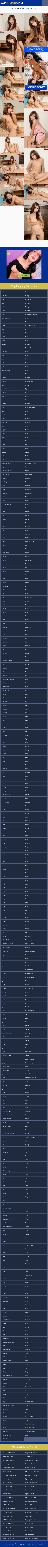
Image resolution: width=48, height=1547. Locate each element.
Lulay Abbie (6, 1320)
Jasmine (4, 992)
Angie (4, 377)
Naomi (27, 511)
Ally (3, 340)
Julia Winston (6, 1070)
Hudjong (5, 951)
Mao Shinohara (7, 1375)
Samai (27, 1025)
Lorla (4, 1305)
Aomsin (4, 422)
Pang (26, 768)
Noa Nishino (29, 631)
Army (4, 444)
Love (3, 1308)
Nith (26, 623)
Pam (26, 757)
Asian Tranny (6, 1494)
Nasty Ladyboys (30, 1527)
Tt (26, 1249)
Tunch (27, 1264)
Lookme (5, 1297)
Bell (3, 538)
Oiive (27, 709)
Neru (26, 567)
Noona (27, 664)
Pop (26, 902)
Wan (26, 1308)
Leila (3, 1256)
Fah (3, 817)
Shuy (26, 1081)
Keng (4, 1167)
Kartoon (4, 1141)
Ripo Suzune (29, 981)
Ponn (27, 888)
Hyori (4, 955)
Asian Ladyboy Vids (8, 1538)
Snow (27, 1096)
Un (26, 1279)
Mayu (4, 1401)
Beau (4, 519)
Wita (26, 1334)
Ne (26, 545)
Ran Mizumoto (29, 943)
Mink (26, 351)
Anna (4, 392)
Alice (3, 329)
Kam (3, 1104)
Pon (26, 880)
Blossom (5, 586)
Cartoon (4, 657)
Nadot (27, 456)
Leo (3, 1264)
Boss (3, 619)
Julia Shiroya (6, 1066)
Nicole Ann (28, 597)
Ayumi (4, 467)
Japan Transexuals (8, 1467)
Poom (27, 899)
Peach (27, 794)
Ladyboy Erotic (29, 1464)
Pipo (26, 858)
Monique (28, 422)
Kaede (4, 1096)
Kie (3, 1178)
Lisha (4, 1286)
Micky (27, 307)
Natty (27, 538)
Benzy (4, 564)
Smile (27, 1092)
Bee (3, 526)
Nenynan (28, 564)
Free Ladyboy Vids (8, 1512)
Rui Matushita (29, 1010)
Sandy (27, 1040)
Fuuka (4, 869)
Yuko (26, 1394)
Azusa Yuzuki (6, 471)
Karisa (4, 1130)
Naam (27, 448)
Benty (4, 556)
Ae (3, 299)
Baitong (4, 482)
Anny (4, 403)
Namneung (28, 474)
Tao (26, 1163)
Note (26, 675)
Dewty (4, 746)
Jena (3, 1010)
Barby (4, 508)
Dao (3, 720)
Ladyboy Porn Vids (31, 1453)
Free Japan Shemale (31, 1512)
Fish (3, 850)
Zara (26, 1435)
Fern (3, 835)
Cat (3, 664)
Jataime (4, 996)
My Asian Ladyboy (8, 1523)
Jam (3, 977)
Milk (26, 333)
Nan (26, 497)
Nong (27, 649)
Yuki (26, 1390)
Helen (4, 936)
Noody (27, 653)
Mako (4, 1346)
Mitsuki (27, 377)
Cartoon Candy (7, 660)
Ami (3, 355)
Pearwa (27, 802)
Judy (3, 1063)
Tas (26, 1171)
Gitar (4, 891)
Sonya (27, 1122)
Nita (26, 619)
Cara (3, 649)
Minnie (27, 355)
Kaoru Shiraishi (7, 1115)
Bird (3, 579)
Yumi (27, 1405)
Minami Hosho (29, 348)
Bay (3, 511)
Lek (3, 1260)
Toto (26, 1238)
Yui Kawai (28, 1387)
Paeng (27, 746)
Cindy (4, 705)
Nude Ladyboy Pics (8, 1479)
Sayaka (27, 1055)
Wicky (27, 1327)
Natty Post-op (29, 541)
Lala (3, 1238)
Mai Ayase (5, 1338)
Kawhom (5, 1156)
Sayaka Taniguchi (30, 1063)
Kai (3, 1100)
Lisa (3, 1282)
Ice (3, 958)
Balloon (4, 493)
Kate (3, 1148)
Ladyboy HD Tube (8, 1501)
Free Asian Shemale (8, 1453)
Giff (3, 884)
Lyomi (4, 1327)
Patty (26, 783)
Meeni (4, 1424)
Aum (3, 459)
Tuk (26, 1253)
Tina (26, 1200)
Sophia (27, 1126)
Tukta (27, 1256)
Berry (4, 567)
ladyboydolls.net (30, 1520)
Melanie (4, 1439)
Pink (26, 850)
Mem (27, 292)
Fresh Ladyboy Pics (31, 1486)
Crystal (4, 713)
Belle (4, 545)
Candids (4, 642)
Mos (26, 433)
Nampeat (28, 478)
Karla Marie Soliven (8, 1133)
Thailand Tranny (30, 1505)
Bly (3, 590)
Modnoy (27, 403)
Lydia (4, 1323)
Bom (3, 605)
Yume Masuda (29, 1401)
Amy (3, 366)
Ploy (26, 869)
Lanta (4, 1241)
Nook (27, 657)
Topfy (27, 1234)
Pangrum (28, 772)
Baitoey (4, 478)
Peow (27, 824)
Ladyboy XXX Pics (7, 1456)
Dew (3, 742)
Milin (26, 329)
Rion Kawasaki (29, 977)
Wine (26, 1331)
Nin (26, 605)
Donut (4, 757)
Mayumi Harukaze (8, 1405)
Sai (26, 1014)
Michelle (28, 299)
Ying (26, 1364)
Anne (4, 396)
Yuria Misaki (29, 1416)
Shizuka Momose (30, 1078)
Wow (26, 1342)
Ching (4, 683)
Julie (3, 1074)
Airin (3, 322)
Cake (3, 634)
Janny (4, 988)
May (3, 1390)
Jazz (3, 999)
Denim (4, 735)
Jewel (4, 1029)
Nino (26, 616)
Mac (3, 1331)
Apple (4, 430)
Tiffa (26, 1193)
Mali (3, 1368)
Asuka (4, 452)
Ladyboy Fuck (29, 1490)
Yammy (27, 1349)
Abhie (4, 292)
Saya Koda (28, 1051)
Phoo (27, 835)
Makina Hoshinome (8, 1342)
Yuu (26, 1420)
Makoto (4, 1353)
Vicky (27, 1290)
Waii (26, 1305)
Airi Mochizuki (6, 318)
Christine (5, 698)
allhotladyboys (29, 1534)
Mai (3, 1334)
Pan (26, 761)
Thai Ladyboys (29, 1456)
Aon (3, 426)
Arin (3, 433)
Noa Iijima (28, 627)
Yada (26, 1346)
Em (3, 783)
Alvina (4, 344)
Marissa (4, 1383)
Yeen (27, 1357)
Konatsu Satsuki (7, 1208)
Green (4, 917)
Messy (27, 296)
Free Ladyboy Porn (8, 1486)
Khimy (4, 1174)
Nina (26, 608)
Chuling (4, 701)
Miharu (27, 310)
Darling (4, 724)
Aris (3, 437)
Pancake (28, 765)
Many (4, 1372)
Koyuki (4, 1215)
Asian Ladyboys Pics (31, 1482)
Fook (3, 858)
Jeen (3, 1003)
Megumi (5, 1431)
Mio (26, 363)
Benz (4, 560)
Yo (26, 1368)
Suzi (26, 1148)
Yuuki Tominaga (30, 1431)
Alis (3, 333)
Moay (27, 396)
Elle (3, 780)
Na (26, 444)
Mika (26, 318)
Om (26, 720)
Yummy (27, 1409)
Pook (26, 895)
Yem (26, 1361)
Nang (26, 504)
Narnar (27, 515)
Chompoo (5, 690)
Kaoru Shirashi (6, 1118)
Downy (4, 765)
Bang (3, 500)
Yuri (26, 1413)
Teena (27, 1185)
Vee (26, 1282)
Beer (3, 530)
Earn (3, 772)
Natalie (27, 526)
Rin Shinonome (30, 966)
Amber (4, 351)
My (26, 441)
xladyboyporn (29, 1516)
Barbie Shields (6, 504)
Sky (26, 1089)
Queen (27, 929)
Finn (3, 843)
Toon (27, 1230)
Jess (3, 1022)
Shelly (27, 1070)
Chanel (4, 668)
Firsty (4, 847)
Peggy (27, 813)
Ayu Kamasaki (6, 463)
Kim (3, 1189)
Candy (4, 646)
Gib (3, 876)
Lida (3, 1267)
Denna (4, 739)
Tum (26, 1260)
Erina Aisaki (5, 802)
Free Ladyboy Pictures (9, 1475)
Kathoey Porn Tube (8, 1534)
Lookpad (5, 1301)
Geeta (4, 873)
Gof (3, 895)
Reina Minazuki (30, 951)
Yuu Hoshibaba (30, 1424)
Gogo (4, 899)
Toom (27, 1226)
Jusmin (4, 1085)
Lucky (4, 1312)
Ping (26, 847)
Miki (26, 322)
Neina (27, 552)
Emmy (4, 787)
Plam (26, 865)
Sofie (26, 1104)
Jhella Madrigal (7, 1033)
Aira (3, 314)
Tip (26, 1204)
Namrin (27, 482)
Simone (27, 1085)
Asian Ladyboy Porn (8, 1464)
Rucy (26, 999)
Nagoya (27, 459)
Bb (3, 515)
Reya (26, 962)
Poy (26, 917)
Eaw (3, 776)
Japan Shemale (29, 1494)
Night (27, 601)
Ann (3, 385)
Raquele (27, 947)
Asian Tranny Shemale (9, 1490)
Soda (26, 1100)
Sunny (27, 1145)
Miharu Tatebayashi (31, 314)
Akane (4, 325)
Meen (4, 1413)
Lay (3, 1245)
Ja (2, 970)
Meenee (5, 1420)
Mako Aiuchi (6, 1349)
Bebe (4, 523)
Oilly (26, 716)
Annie (4, 400)
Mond (27, 415)
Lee (3, 1249)
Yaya (26, 1353)
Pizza (27, 862)
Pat (26, 780)
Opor (27, 739)
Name (27, 471)
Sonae (27, 1115)
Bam (3, 497)
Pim (26, 839)
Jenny (4, 1018)
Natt (26, 530)
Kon (3, 1204)
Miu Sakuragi (29, 381)
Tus (26, 1267)
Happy (4, 929)
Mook (27, 430)
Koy (3, 1212)
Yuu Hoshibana (30, 1428)
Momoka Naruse (30, 407)
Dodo (4, 754)
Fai (3, 821)
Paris (26, 776)
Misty (27, 370)
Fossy (4, 862)
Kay (3, 1159)
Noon (27, 660)
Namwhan (28, 493)
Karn (3, 1137)
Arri (3, 448)
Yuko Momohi (29, 1398)
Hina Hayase (6, 947)
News (27, 582)
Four (3, 865)
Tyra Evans (28, 1275)
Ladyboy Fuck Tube (8, 1520)
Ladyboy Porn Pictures (32, 1471)
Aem (3, 303)
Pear (26, 798)
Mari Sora (5, 1379)
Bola (3, 601)
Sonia (27, 1118)
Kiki (3, 1185)
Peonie (27, 821)
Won (26, 1338)
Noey (27, 634)
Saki (26, 1018)
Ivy (3, 962)
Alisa (3, 336)
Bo (3, 593)
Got (3, 910)
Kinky (4, 1193)
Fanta (4, 828)
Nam (26, 467)
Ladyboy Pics (29, 1531)
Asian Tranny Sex (30, 1508)
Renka (27, 955)
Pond (27, 884)
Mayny (4, 1398)
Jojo (3, 1048)
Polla (26, 876)
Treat (27, 1241)
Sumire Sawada (30, 1137)
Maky (4, 1364)
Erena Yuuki (6, 794)
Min (26, 336)
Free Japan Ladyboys (8, 1508)
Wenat (27, 1316)
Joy (3, 1059)
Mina (26, 340)
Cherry (4, 675)
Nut (26, 690)
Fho (3, 839)
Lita (3, 1290)
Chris (4, 694)
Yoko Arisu (28, 1379)
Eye (3, 809)
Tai (26, 1152)
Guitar (4, 921)
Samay (27, 1029)
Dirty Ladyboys (29, 1523)
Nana (26, 500)
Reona (27, 958)
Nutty (27, 694)
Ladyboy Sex (6, 1505)
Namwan (28, 489)
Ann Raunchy (6, 389)
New (26, 579)
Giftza (4, 888)
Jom (3, 1051)
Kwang (4, 1230)
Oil (26, 713)
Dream (4, 768)
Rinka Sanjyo (29, 973)
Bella (3, 541)
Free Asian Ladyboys (8, 1497)
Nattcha (27, 534)
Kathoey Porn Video (31, 1538)
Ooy (26, 735)
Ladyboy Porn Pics (31, 1475)
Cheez (4, 672)
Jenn (3, 1014)
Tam (26, 1156)
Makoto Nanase (7, 1357)
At (3, 456)
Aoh (3, 418)
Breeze (4, 627)
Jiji (3, 1040)
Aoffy (4, 415)
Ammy (4, 359)
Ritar (26, 992)
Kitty (3, 1200)
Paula (27, 791)
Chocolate (5, 687)
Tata (26, 1174)
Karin (4, 1122)
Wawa (27, 1312)
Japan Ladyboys (30, 1479)
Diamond (5, 750)
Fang (3, 824)
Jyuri (3, 1092)
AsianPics (12, 2)
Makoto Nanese (7, 1361)
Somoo (27, 1111)
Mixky (27, 385)
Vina (26, 1293)
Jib (3, 1037)
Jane (3, 981)
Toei (26, 1212)
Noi (26, 638)
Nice (26, 590)
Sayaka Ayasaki (29, 1059)
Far (3, 832)
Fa (3, 813)
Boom (4, 616)
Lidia (3, 1271)
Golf (3, 902)
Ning (26, 612)
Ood (26, 727)
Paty (26, 787)
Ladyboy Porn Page (31, 1497)
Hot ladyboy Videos (31, 1501)
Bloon (4, 582)
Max (3, 1387)
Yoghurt (27, 1372)
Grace (4, 914)
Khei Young (6, 1171)
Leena (4, 1253)
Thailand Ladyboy (7, 1516)
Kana (3, 1107)
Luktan (4, 1316)
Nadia (27, 452)
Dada (4, 716)
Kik (3, 1182)
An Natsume (6, 370)
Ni (26, 586)
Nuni (26, 683)
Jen (3, 1007)
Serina (27, 1066)
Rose (26, 996)
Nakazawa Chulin (30, 463)
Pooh (27, 891)
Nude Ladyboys (7, 1471)
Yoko (26, 1375)
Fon (3, 854)
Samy (27, 1037)
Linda (4, 1279)
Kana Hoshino (6, 1111)
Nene (27, 556)
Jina (3, 1044)
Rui (26, 1003)
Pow (26, 914)
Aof (3, 411)
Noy (26, 679)
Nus (26, 687)
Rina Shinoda (29, 970)
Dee (3, 731)
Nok (26, 642)
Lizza (4, 1293)
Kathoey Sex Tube (8, 1531)
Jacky (4, 973)
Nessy (27, 571)
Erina (4, 798)
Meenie (4, 1428)
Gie (3, 880)
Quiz (26, 932)
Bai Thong (5, 474)
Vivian (27, 1301)
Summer (28, 1141)
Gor (3, 906)
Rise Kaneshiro (29, 988)
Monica (27, 418)
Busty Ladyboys (7, 1482)
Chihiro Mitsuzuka (8, 679)
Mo (26, 392)
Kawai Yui (5, 1152)
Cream (4, 709)
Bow (3, 623)
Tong (26, 1219)
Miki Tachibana (30, 325)
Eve (3, 806)
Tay (26, 1178)
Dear (3, 727)
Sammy (27, 1033)
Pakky (27, 750)
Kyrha (4, 1234)
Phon (27, 832)
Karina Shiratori (7, 1126)
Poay (26, 873)
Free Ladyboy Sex (8, 1527)
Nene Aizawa (29, 560)
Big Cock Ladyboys (8, 1460)
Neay (26, 549)
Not (26, 672)
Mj (26, 389)
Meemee (5, 1409)
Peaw (27, 806)
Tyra (26, 1271)
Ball (3, 489)
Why (26, 1323)
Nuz (26, 698)
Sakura (27, 1022)
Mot (26, 437)
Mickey (27, 303)
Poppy (27, 906)
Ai (3, 307)
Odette (27, 705)
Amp (3, 363)
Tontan (27, 1223)
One (26, 724)
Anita (4, 381)
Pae (26, 742)
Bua (3, 631)
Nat (26, 523)
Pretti (27, 925)
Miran (27, 366)
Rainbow (28, 936)
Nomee (27, 646)
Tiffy (26, 1197)
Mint (26, 359)
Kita (3, 1197)
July (3, 1078)
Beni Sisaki (5, 552)
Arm (3, 441)
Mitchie (27, 374)
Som (26, 1107)
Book (4, 612)
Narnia (27, 519)
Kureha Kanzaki (7, 1226)
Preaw (27, 921)
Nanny (27, 508)
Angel (4, 374)
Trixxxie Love (29, 1245)
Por (26, 910)
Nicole (27, 593)
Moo (26, 426)
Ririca (27, 984)
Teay (26, 1182)
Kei (3, 1163)
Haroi (4, 932)
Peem (27, 809)
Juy (3, 1089)
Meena (4, 1416)
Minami (27, 344)
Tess (26, 1189)
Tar (26, 1167)
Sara (26, 1044)
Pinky (27, 854)
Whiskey (27, 1320)
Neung (27, 575)
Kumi (4, 1223)
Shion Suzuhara (30, 1074)
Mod (26, 400)
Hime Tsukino (6, 940)
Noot (26, 668)
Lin (3, 1275)
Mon (26, 411)
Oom (26, 731)
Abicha (4, 296)
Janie (3, 984)
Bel (3, 534)
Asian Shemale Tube (31, 1460)
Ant (3, 407)
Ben (3, 549)
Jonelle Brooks (6, 1055)
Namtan (27, 485)
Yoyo (26, 1383)
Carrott (4, 653)
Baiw (3, 485)
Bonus (4, 608)
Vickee (27, 1286)
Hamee (4, 925)
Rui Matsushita (29, 1007)
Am (3, 348)
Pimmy (27, 843)
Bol (3, 597)
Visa (26, 1297)
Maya (4, 1394)
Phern (27, 828)
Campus (4, 638)
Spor (26, 1130)
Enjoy (4, 791)
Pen (26, 817)
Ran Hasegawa (29, 940)
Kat (3, 1145)
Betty (4, 571)
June (3, 1081)
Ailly (3, 310)
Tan (26, 1159)
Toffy (26, 1215)
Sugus (27, 1133)
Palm (26, 754)
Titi (26, 1208)
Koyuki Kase (6, 1219)
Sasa (26, 1048)
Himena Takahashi (8, 943)
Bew (3, 575)
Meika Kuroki (6, 1435)
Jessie (4, 1025)
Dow (3, 761)
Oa (26, 701)
